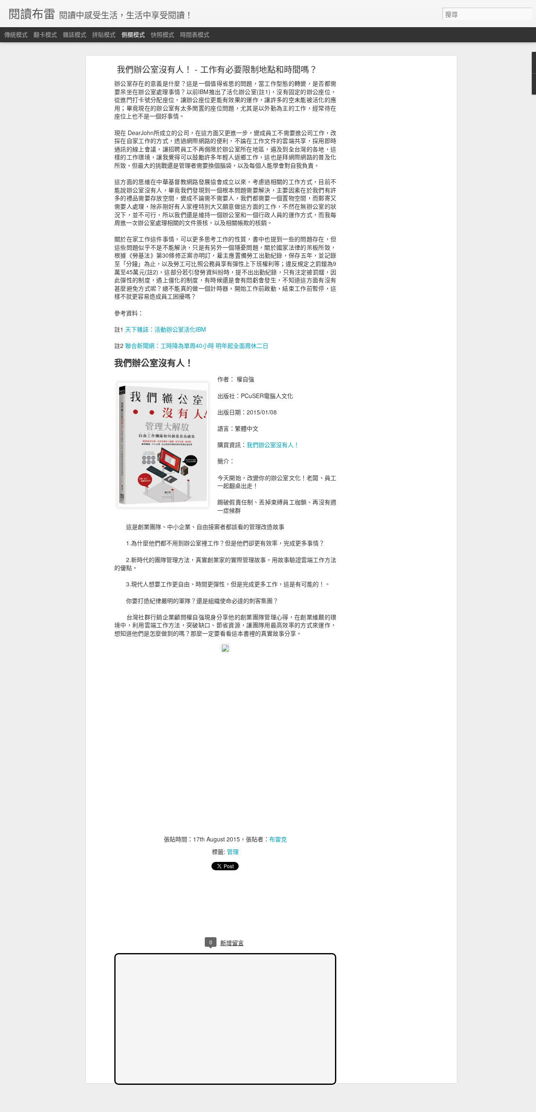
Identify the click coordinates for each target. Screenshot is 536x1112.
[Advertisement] (382, 199)
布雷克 (278, 839)
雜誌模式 (74, 34)
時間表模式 (194, 34)
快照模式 (162, 34)
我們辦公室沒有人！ (273, 444)
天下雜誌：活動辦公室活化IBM (165, 329)
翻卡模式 (45, 34)
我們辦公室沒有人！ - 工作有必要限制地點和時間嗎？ (217, 69)
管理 (233, 851)
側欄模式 (133, 34)
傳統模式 (16, 34)
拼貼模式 (104, 34)
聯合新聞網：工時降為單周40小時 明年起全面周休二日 (196, 345)
